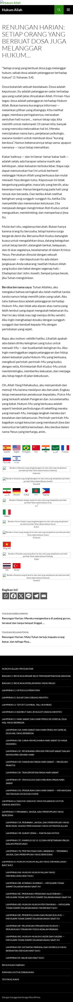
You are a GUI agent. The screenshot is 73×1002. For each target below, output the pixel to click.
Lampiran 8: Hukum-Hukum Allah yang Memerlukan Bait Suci (34, 863)
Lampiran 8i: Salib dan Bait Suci (25, 957)
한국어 (36, 527)
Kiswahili (36, 484)
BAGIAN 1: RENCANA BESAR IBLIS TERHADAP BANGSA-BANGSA (36, 675)
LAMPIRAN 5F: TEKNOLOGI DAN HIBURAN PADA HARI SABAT (35, 781)
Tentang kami (10, 979)
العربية (55, 452)
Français (65, 452)
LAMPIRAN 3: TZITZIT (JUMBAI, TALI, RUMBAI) (27, 704)
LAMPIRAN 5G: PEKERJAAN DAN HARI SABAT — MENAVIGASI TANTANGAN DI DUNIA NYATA (38, 792)
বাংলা (36, 495)
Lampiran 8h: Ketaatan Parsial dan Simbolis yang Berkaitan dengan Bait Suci (36, 949)
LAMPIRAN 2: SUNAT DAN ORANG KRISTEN (25, 697)
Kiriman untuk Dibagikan (18, 972)
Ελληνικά (36, 538)
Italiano (7, 516)
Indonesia (36, 473)
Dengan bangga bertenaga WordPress (21, 997)
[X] (21, 595)
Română (36, 580)
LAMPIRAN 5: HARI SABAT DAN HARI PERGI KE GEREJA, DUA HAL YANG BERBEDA (34, 721)
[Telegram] (36, 595)
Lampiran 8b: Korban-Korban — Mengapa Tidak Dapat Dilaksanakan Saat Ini (35, 885)
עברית (16, 462)
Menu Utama (68, 9)
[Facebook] (13, 595)
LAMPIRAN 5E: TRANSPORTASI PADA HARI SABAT (32, 772)
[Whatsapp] (5, 595)
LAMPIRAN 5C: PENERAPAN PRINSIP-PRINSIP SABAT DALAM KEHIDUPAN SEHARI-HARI (38, 753)
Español (7, 452)
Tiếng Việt (7, 548)
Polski (36, 559)
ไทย (6, 570)
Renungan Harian (13, 965)
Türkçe (16, 570)
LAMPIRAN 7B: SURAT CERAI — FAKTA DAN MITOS (32, 833)
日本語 (26, 495)
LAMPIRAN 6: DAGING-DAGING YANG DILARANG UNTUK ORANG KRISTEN (33, 803)
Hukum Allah (12, 10)
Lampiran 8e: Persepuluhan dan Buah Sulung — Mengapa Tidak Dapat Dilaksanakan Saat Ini (35, 917)
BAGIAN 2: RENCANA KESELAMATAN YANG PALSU (28, 683)
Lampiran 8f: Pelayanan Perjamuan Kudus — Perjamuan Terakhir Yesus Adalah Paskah (33, 927)
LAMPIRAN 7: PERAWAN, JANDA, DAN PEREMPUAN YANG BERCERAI (33, 813)
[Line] (28, 595)
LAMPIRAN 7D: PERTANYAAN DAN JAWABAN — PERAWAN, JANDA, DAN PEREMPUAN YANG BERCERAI (37, 853)
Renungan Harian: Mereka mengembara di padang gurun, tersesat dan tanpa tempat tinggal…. (36, 618)
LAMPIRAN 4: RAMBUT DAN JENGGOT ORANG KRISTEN (32, 711)
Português (26, 452)
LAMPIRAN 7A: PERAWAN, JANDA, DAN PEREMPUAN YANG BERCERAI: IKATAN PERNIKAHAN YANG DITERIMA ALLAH (37, 824)
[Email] (43, 595)
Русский (7, 462)
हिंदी (46, 452)
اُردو (36, 505)
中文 (36, 452)
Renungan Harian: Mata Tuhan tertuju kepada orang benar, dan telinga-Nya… (33, 637)
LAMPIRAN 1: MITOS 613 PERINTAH (21, 690)
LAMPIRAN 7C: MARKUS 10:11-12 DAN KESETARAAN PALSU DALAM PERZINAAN (37, 842)
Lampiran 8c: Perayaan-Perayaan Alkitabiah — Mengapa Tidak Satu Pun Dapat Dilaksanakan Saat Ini (38, 895)
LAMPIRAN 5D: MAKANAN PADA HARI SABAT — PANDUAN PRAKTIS (37, 763)
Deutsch (16, 495)
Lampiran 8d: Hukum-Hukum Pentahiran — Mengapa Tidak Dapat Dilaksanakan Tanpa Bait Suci (38, 906)
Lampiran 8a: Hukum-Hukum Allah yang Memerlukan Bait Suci (30, 874)
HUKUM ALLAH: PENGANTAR (17, 668)
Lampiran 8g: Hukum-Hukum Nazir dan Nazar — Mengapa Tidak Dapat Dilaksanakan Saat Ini (35, 938)
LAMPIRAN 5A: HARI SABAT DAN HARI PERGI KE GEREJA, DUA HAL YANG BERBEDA (36, 731)
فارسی (7, 495)
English (16, 452)
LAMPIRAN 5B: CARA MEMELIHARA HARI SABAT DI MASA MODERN (36, 742)
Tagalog (46, 495)
